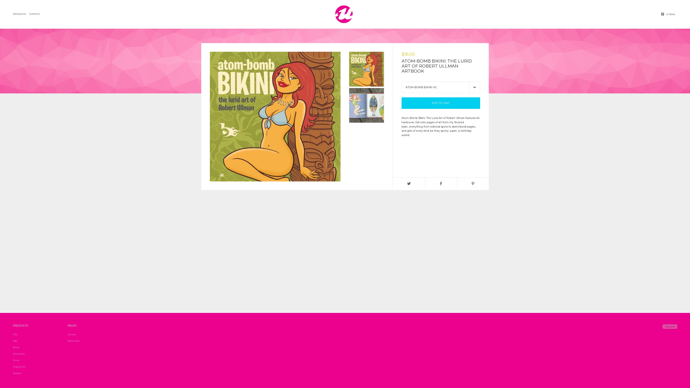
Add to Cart (441, 103)
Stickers (17, 373)
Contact (34, 14)
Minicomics (19, 353)
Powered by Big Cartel (670, 326)
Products (19, 14)
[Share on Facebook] (441, 183)
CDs (15, 334)
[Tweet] (409, 183)
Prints (16, 360)
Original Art (19, 366)
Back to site (73, 341)
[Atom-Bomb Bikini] (344, 14)
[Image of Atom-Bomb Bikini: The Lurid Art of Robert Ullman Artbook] (366, 69)
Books (16, 347)
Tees (15, 341)
